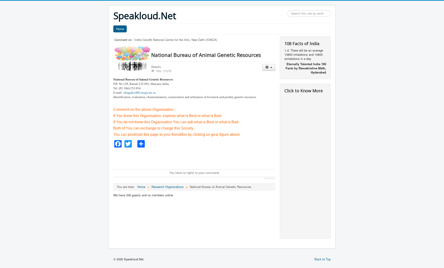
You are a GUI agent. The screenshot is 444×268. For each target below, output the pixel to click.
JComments (269, 178)
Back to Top (322, 259)
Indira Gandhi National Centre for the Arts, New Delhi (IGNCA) (175, 39)
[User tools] (268, 67)
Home (120, 29)
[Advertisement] (197, 158)
